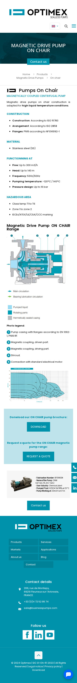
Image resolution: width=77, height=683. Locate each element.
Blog (43, 557)
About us (16, 557)
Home (26, 74)
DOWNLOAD (38, 427)
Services (46, 542)
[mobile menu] (74, 26)
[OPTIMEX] (38, 13)
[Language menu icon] (55, 26)
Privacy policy (53, 666)
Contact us (38, 61)
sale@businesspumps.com (40, 608)
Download (38, 670)
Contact (31, 564)
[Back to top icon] (38, 655)
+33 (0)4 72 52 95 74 (36, 601)
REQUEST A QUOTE (38, 456)
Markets (16, 549)
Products (42, 74)
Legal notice (35, 666)
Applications (48, 549)
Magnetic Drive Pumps (30, 78)
